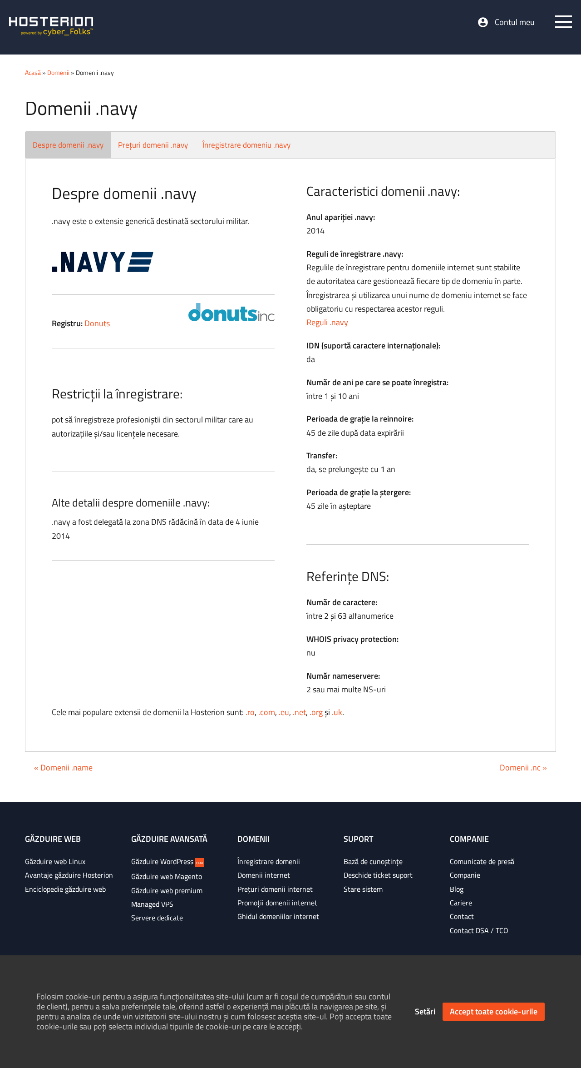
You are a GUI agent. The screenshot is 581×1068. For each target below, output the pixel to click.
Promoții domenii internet (277, 902)
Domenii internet (263, 874)
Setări (425, 1011)
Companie (465, 874)
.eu (284, 712)
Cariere (461, 902)
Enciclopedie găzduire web (65, 889)
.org (316, 712)
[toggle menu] (563, 21)
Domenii (58, 72)
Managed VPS (152, 904)
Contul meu (515, 22)
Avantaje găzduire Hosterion (69, 874)
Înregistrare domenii (268, 861)
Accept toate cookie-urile (493, 1011)
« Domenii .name (63, 767)
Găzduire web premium (166, 890)
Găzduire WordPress (167, 861)
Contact (462, 916)
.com (266, 712)
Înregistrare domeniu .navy (246, 145)
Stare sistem (363, 889)
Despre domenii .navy (68, 145)
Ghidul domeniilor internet (278, 916)
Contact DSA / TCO (479, 930)
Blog (456, 889)
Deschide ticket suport (378, 874)
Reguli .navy (327, 322)
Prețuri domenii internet (275, 889)
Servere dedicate (157, 917)
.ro (250, 712)
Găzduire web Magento (166, 876)
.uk (337, 712)
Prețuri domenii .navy (153, 145)
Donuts (97, 323)
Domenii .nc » (523, 767)
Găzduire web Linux (55, 861)
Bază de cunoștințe (373, 861)
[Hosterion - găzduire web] (51, 27)
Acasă (33, 72)
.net (299, 712)
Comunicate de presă (482, 861)
